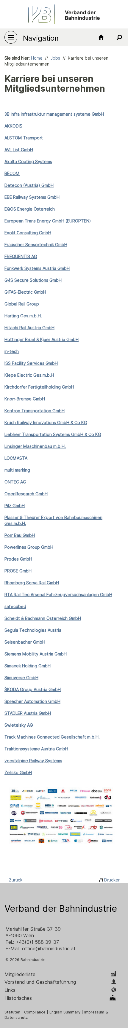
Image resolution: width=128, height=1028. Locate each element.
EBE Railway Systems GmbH (32, 197)
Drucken (112, 880)
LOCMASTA (15, 458)
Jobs (55, 58)
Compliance (35, 1012)
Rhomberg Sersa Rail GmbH (31, 582)
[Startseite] (101, 37)
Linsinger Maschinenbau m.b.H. (35, 446)
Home (37, 58)
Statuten (12, 1012)
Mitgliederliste (19, 974)
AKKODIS (13, 126)
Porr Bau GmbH (19, 535)
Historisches (18, 998)
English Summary (64, 1012)
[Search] (119, 37)
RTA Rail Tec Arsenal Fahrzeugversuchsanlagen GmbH (58, 594)
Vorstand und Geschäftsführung (40, 982)
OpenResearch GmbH (26, 493)
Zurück (15, 880)
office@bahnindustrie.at (49, 948)
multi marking (17, 470)
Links (9, 990)
